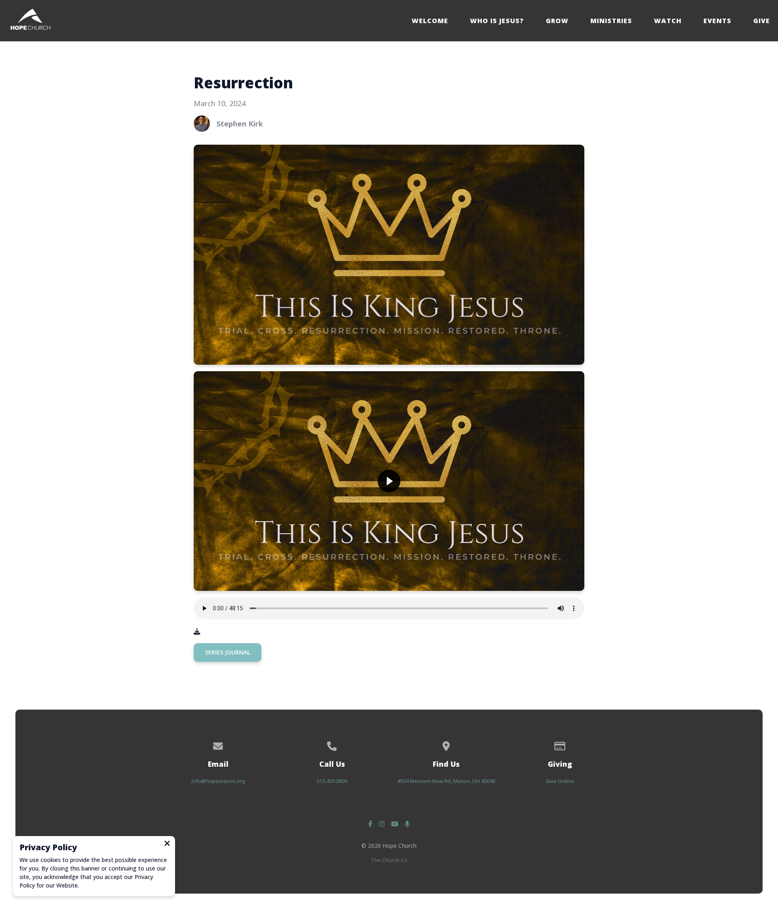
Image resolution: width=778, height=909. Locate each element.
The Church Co (389, 860)
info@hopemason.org (218, 781)
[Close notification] (167, 844)
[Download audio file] (197, 631)
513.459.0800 (331, 781)
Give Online (560, 781)
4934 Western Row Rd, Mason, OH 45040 (446, 781)
